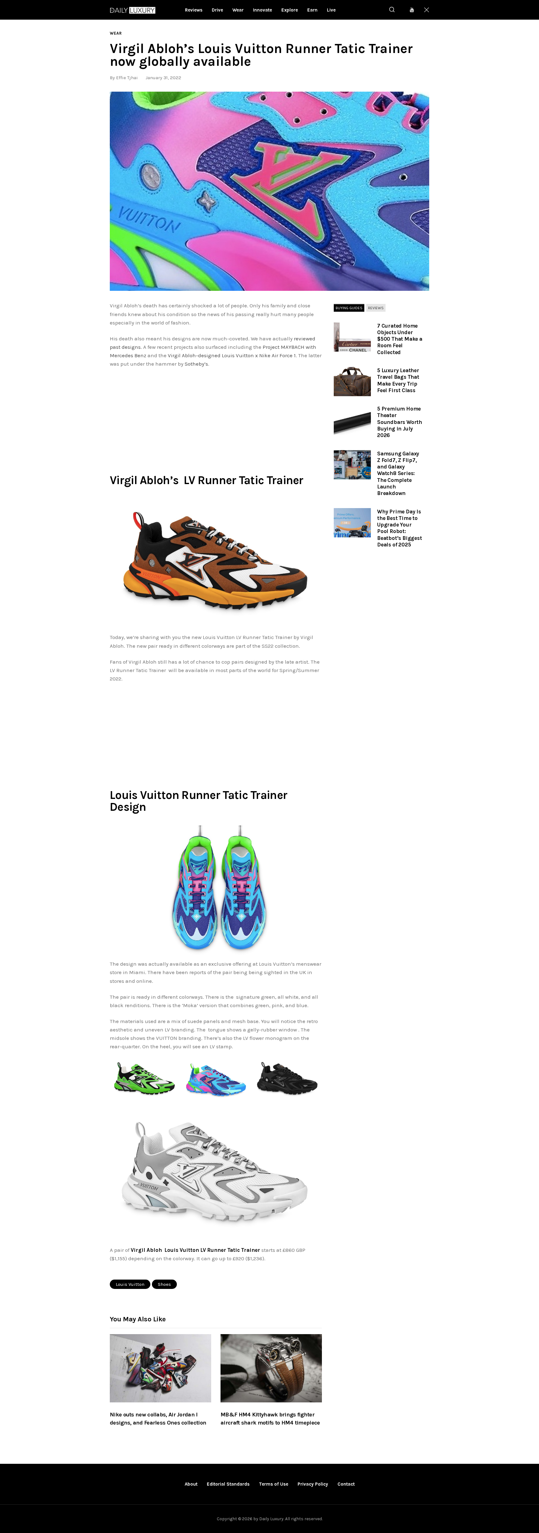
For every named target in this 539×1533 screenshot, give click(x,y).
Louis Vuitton (130, 1284)
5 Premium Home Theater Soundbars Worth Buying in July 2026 (399, 422)
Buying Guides (349, 307)
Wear (116, 33)
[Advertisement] (216, 419)
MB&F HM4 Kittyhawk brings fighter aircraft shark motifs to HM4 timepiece (270, 1418)
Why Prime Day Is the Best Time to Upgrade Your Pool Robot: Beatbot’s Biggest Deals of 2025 (399, 528)
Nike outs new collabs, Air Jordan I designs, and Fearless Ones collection (158, 1418)
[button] (269, 191)
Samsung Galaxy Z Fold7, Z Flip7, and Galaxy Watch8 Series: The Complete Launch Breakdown (398, 473)
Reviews (376, 307)
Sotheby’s (196, 364)
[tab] (349, 307)
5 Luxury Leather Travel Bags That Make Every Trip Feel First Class (398, 380)
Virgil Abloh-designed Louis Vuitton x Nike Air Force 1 (232, 355)
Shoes (164, 1284)
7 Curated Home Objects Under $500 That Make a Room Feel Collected (399, 339)
